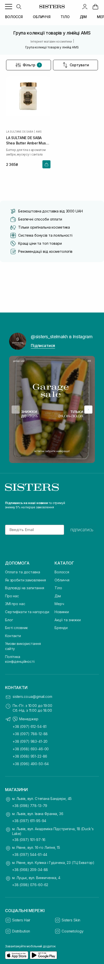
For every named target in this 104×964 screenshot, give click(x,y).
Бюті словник (16, 628)
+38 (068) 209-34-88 (30, 869)
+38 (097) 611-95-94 (29, 821)
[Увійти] (84, 6)
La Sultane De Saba (19, 131)
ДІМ (83, 17)
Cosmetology (72, 931)
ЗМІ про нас (15, 604)
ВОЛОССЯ (14, 17)
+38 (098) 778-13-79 (29, 805)
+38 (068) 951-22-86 (30, 756)
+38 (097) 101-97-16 (28, 839)
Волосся (62, 572)
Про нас (12, 596)
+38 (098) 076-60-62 (30, 885)
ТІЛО (65, 17)
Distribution (21, 931)
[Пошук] (18, 6)
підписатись (81, 529)
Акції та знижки (68, 620)
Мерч (59, 604)
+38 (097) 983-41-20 (30, 741)
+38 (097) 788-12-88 (30, 734)
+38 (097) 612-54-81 (29, 726)
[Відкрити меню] (8, 6)
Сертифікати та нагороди (27, 612)
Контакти (13, 636)
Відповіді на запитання (24, 588)
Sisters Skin (71, 920)
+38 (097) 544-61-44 (29, 854)
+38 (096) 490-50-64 (31, 764)
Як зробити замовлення (25, 580)
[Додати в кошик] (46, 164)
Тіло (58, 588)
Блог (9, 620)
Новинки (62, 612)
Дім (58, 596)
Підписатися (43, 345)
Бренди (61, 628)
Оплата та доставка (22, 572)
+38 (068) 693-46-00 (31, 749)
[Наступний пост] (88, 410)
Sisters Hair (21, 920)
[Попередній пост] (16, 410)
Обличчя (62, 580)
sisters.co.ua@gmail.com (32, 696)
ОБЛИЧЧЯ (41, 17)
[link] (95, 6)
